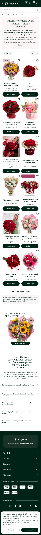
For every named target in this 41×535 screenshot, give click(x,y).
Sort (36, 53)
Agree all (30, 530)
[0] (25, 3)
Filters (8, 53)
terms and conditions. (12, 518)
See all (20, 45)
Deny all (11, 530)
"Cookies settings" (13, 522)
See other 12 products (20, 291)
